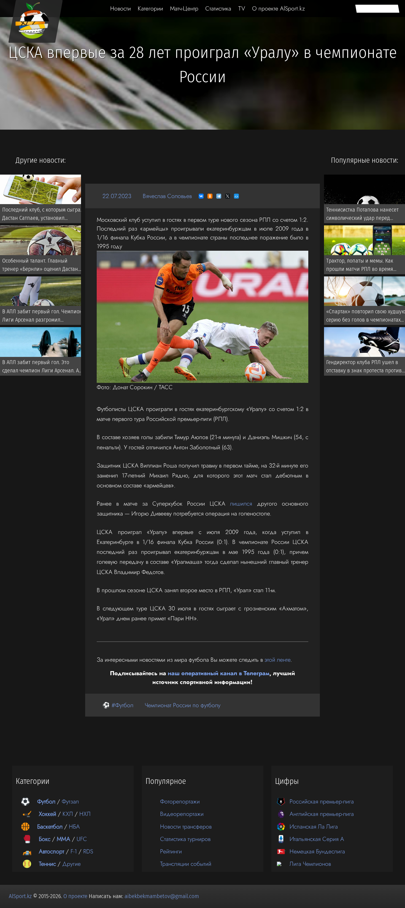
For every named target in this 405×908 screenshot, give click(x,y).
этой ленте (277, 659)
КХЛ (68, 814)
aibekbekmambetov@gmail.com (162, 896)
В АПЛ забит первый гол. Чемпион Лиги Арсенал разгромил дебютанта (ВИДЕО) (42, 316)
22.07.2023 (116, 196)
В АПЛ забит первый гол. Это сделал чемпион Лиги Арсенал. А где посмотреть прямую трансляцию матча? (40, 367)
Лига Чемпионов (310, 863)
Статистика (218, 8)
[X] (227, 196)
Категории (150, 8)
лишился (241, 503)
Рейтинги (171, 851)
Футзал (70, 801)
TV (241, 8)
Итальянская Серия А (317, 839)
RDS (88, 851)
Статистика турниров (185, 839)
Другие (71, 863)
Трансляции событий (185, 863)
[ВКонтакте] (201, 196)
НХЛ (85, 814)
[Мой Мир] (236, 196)
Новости (120, 8)
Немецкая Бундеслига (317, 851)
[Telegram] (218, 196)
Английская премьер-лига (322, 814)
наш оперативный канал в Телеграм (218, 673)
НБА (74, 826)
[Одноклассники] (209, 196)
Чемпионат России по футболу (182, 705)
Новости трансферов (186, 826)
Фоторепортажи (180, 801)
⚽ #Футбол (117, 705)
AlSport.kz (20, 896)
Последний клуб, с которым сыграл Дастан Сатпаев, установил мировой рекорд (42, 214)
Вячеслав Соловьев (167, 196)
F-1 (74, 851)
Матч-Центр (184, 8)
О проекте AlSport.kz (278, 8)
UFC (82, 839)
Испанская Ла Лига (314, 826)
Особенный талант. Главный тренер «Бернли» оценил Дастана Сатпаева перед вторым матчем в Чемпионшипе (41, 265)
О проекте (76, 896)
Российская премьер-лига (322, 801)
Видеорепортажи (182, 814)
